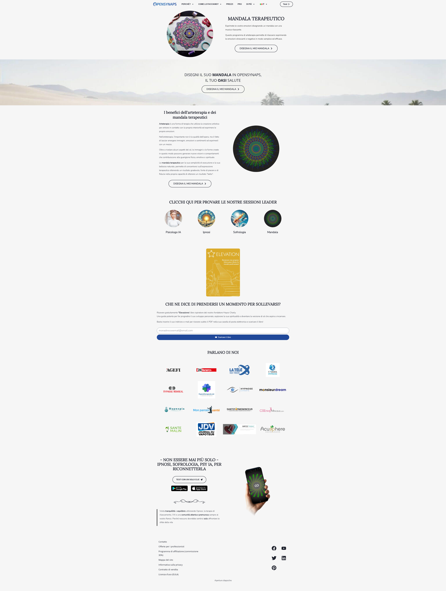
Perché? (186, 4)
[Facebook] (274, 548)
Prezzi (229, 4)
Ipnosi (206, 232)
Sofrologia (239, 232)
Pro (240, 4)
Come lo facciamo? (208, 4)
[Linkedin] (283, 558)
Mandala (272, 232)
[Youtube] (283, 548)
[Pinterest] (274, 567)
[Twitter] (274, 558)
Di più (249, 4)
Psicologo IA (173, 232)
